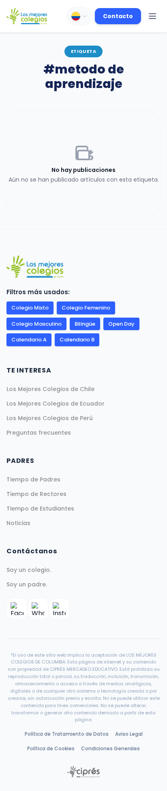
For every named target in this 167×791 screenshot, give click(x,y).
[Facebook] (17, 608)
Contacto (118, 16)
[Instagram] (59, 608)
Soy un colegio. (28, 570)
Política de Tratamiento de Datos (67, 733)
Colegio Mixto (30, 308)
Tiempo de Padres (33, 479)
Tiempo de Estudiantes (40, 508)
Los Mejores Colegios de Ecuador (55, 404)
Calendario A (29, 339)
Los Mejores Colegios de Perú (49, 418)
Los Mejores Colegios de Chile (50, 389)
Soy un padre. (26, 584)
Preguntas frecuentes (38, 433)
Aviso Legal (129, 733)
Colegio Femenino (86, 308)
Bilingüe (85, 324)
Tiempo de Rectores (36, 494)
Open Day (121, 324)
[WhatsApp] (38, 608)
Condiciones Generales (110, 748)
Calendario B (77, 339)
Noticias (18, 523)
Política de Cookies (51, 748)
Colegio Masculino (36, 324)
